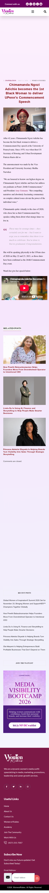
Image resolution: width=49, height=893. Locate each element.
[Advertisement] (24, 47)
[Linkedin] (34, 4)
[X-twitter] (37, 4)
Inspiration (10, 80)
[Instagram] (30, 4)
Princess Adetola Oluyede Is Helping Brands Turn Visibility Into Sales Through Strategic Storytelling (24, 451)
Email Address (10, 870)
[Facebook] (27, 4)
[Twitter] (13, 786)
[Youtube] (40, 4)
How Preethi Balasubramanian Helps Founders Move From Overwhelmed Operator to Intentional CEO (24, 369)
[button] (33, 11)
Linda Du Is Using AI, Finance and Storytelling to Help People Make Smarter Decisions (22, 410)
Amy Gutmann (21, 190)
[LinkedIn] (20, 786)
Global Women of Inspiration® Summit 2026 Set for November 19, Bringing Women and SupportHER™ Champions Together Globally (24, 603)
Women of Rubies (39, 80)
